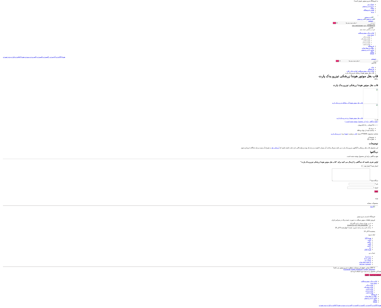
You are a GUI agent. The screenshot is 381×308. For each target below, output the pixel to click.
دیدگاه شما (374, 180)
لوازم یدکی (366, 37)
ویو (27, 57)
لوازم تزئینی (366, 42)
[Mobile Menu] (374, 17)
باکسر (33, 57)
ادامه (367, 275)
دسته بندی (370, 35)
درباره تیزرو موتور (368, 6)
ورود (372, 12)
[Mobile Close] (380, 278)
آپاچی (53, 57)
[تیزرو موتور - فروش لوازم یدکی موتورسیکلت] (368, 17)
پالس (40, 57)
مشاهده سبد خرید (375, 275)
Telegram (371, 269)
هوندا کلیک (19, 57)
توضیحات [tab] (371, 137)
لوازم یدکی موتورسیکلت (366, 33)
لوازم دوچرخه (9, 57)
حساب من (370, 4)
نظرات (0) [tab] (370, 139)
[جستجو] (334, 23)
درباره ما (368, 256)
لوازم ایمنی (366, 44)
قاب (355, 134)
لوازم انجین (366, 40)
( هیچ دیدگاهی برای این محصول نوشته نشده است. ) (361, 121)
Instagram (359, 269)
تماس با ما (367, 258)
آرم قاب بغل (275, 148)
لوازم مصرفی (365, 38)
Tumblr (365, 269)
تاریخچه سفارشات (365, 262)
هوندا (346, 134)
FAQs (372, 53)
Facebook (346, 269)
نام (376, 184)
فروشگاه (371, 46)
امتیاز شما (374, 166)
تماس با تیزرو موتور (367, 50)
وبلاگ (372, 8)
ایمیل (376, 188)
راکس (46, 57)
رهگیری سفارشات (368, 48)
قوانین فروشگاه (369, 10)
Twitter (353, 269)
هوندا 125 (60, 57)
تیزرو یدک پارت (336, 134)
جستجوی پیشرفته (365, 264)
